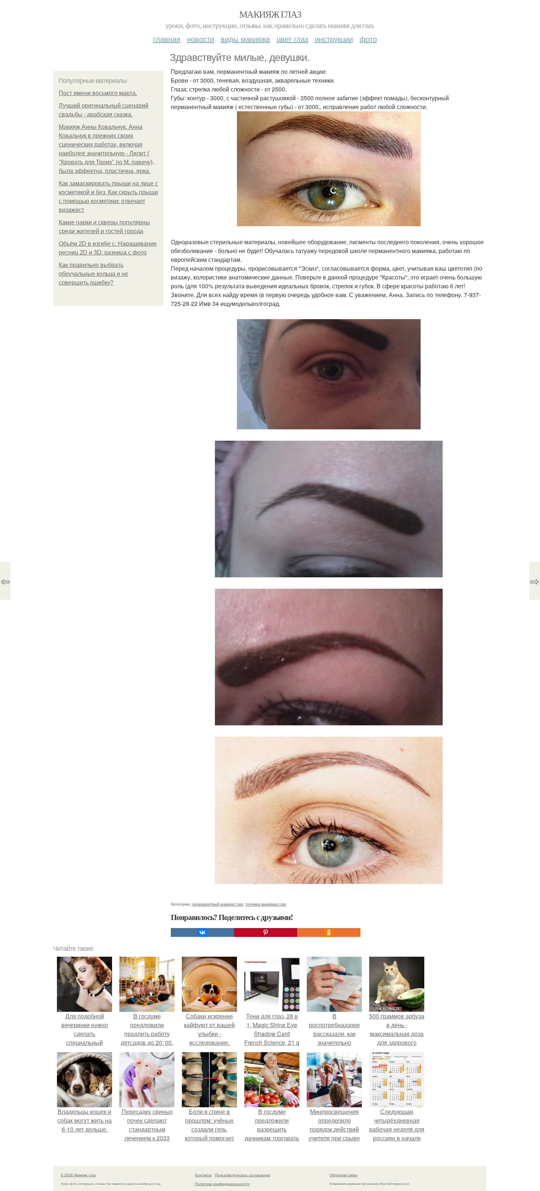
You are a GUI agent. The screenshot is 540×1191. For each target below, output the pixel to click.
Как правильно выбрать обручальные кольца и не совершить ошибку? (93, 274)
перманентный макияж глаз (217, 904)
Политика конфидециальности (222, 1183)
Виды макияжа (245, 38)
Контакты (203, 1174)
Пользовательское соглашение (242, 1174)
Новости (200, 38)
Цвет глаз (292, 38)
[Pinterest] (265, 932)
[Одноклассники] (328, 932)
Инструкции (334, 38)
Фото (368, 38)
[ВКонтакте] (202, 932)
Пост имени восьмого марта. (98, 93)
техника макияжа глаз (265, 904)
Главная (166, 38)
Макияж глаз (270, 14)
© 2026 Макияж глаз (78, 1174)
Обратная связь (343, 1174)
